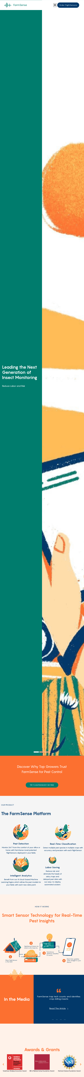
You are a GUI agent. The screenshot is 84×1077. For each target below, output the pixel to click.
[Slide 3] (60, 1019)
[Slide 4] (64, 1019)
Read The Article (57, 1008)
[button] (55, 5)
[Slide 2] (56, 1019)
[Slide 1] (52, 1019)
